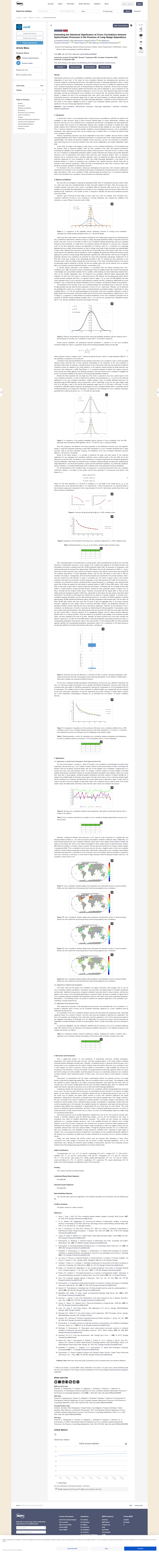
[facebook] (67, 1382)
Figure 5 (57, 472)
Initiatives (97, 4)
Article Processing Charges (67, 1520)
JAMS (104, 1535)
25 (55, 846)
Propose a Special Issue (29, 43)
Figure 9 (117, 841)
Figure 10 (124, 841)
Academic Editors (22, 53)
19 (97, 276)
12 (56, 242)
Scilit (90, 1218)
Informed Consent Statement (26, 122)
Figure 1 (71, 200)
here (87, 1486)
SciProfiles (105, 1530)
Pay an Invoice (63, 1522)
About (107, 4)
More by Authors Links (24, 75)
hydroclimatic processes (84, 106)
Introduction (21, 106)
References (21, 128)
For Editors (84, 1525)
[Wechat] (70, 1382)
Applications (21, 110)
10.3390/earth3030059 (49, 17)
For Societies (85, 1532)
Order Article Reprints (121, 26)
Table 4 (73, 1030)
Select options (21, 1528)
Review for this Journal (29, 38)
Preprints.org (106, 1525)
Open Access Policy (65, 1525)
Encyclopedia (106, 1532)
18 (66, 270)
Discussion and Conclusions (26, 112)
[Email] (56, 1382)
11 (88, 200)
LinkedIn (126, 1520)
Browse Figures (75, 67)
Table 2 (119, 691)
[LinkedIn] (63, 1382)
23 (118, 457)
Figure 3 (93, 389)
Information (70, 4)
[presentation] (87, 350)
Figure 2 (58, 295)
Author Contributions (24, 115)
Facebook (127, 1522)
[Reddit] (74, 1382)
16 (55, 265)
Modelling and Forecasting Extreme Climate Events (97, 63)
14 (99, 259)
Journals (51, 4)
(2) (127, 478)
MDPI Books (106, 1522)
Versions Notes (105, 67)
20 (116, 345)
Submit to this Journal (29, 33)
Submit (139, 4)
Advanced (137, 11)
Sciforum (105, 1520)
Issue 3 (38, 17)
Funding (20, 117)
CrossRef (84, 1218)
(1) (127, 350)
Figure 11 (57, 844)
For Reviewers (85, 1522)
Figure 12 (67, 844)
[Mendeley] (77, 1382)
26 (66, 848)
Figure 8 (124, 766)
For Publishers (85, 1530)
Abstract (20, 103)
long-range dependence (102, 106)
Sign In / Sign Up (128, 4)
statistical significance (61, 109)
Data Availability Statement (26, 124)
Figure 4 (122, 470)
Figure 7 (108, 691)
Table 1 (81, 486)
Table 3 (115, 766)
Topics (60, 4)
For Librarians (85, 1527)
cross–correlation (68, 106)
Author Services (84, 4)
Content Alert (139, 1505)
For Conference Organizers (89, 1535)
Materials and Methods (24, 108)
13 (99, 255)
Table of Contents (22, 99)
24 (103, 567)
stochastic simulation (120, 106)
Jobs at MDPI (63, 1530)
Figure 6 (99, 625)
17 (99, 265)
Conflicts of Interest (23, 126)
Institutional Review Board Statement (28, 119)
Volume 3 (31, 17)
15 (81, 263)
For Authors (84, 1520)
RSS (130, 1505)
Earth (24, 17)
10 (62, 191)
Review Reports (90, 67)
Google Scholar (74, 1218)
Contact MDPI (63, 1527)
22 (76, 369)
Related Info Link (22, 70)
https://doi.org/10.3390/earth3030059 (84, 54)
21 (63, 365)
